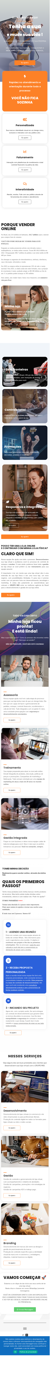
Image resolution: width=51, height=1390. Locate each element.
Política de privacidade (28, 1352)
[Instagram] (26, 1335)
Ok (15, 1352)
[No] (47, 1346)
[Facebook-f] (23, 1335)
